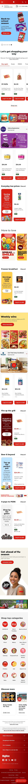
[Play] (14, 365)
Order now (6, 712)
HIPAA (16, 775)
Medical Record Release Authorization (10, 777)
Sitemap (11, 770)
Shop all (23, 186)
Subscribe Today (14, 724)
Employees (22, 777)
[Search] (22, 2)
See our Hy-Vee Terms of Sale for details (14, 730)
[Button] (2, 45)
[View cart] (25, 2)
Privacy (15, 770)
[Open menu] (2, 2)
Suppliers (13, 780)
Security (24, 772)
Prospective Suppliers (4, 780)
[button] (21, 781)
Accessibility (14, 782)
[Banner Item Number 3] (9, 44)
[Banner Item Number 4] (11, 44)
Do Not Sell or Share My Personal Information (11, 772)
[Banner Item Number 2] (7, 44)
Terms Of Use (11, 775)
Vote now (22, 712)
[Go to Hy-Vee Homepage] (14, 2)
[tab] (5, 64)
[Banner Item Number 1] (6, 44)
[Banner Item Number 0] (4, 44)
